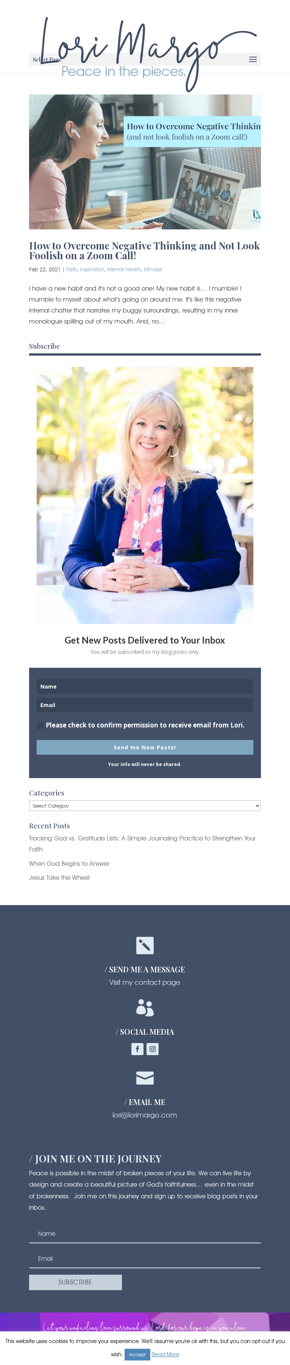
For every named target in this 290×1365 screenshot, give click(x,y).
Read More (165, 1354)
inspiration (92, 269)
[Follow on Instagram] (153, 1049)
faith (71, 269)
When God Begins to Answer (69, 863)
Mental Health (124, 269)
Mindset (153, 269)
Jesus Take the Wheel (59, 877)
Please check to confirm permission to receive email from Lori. (145, 725)
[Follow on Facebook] (137, 1049)
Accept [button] (137, 1354)
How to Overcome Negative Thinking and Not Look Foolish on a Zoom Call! (144, 250)
